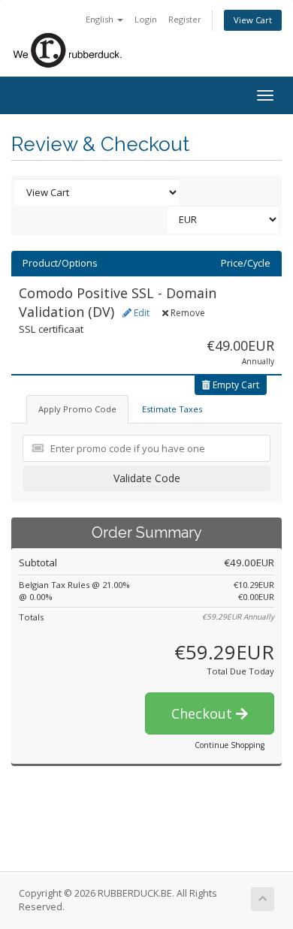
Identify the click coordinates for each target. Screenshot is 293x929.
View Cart (253, 20)
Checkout (203, 713)
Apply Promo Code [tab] (77, 409)
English (101, 19)
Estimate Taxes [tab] (172, 409)
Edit (140, 312)
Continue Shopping (229, 745)
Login (145, 19)
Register (184, 19)
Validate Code (146, 478)
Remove (186, 312)
